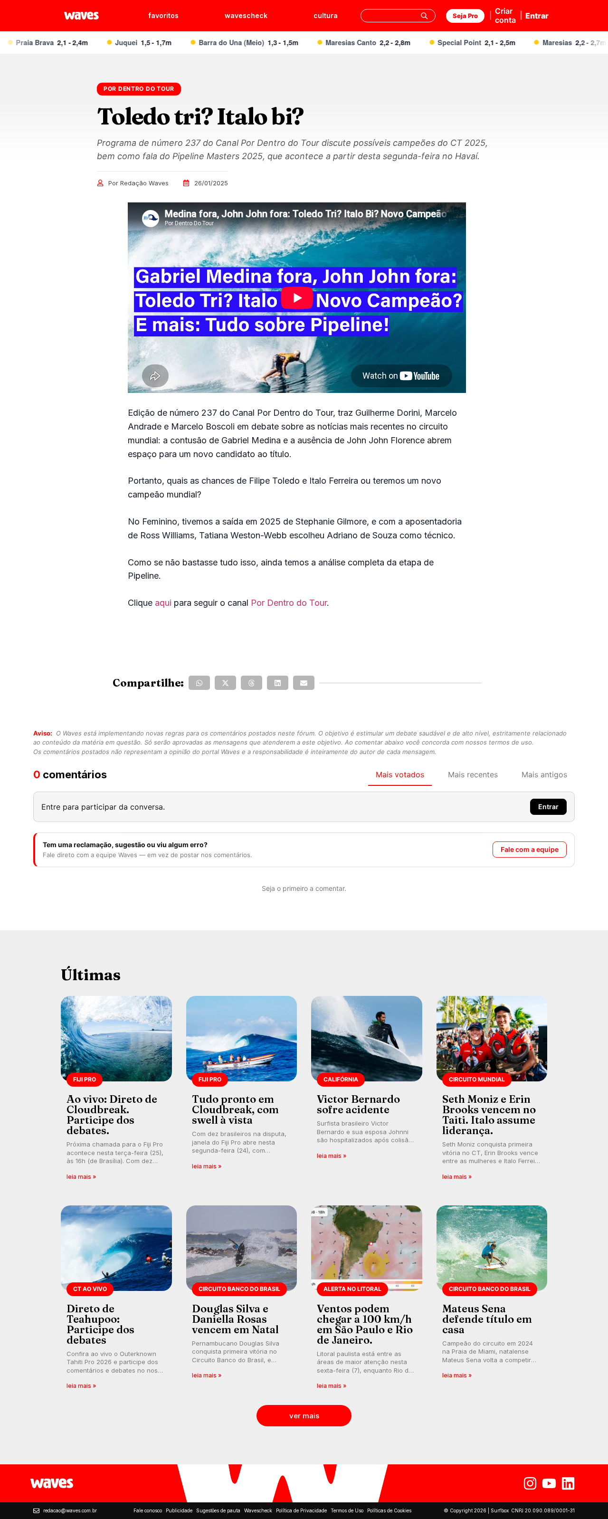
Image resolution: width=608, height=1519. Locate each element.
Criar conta (505, 15)
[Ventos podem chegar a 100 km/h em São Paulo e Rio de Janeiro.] (366, 1300)
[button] (199, 683)
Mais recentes (473, 774)
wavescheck (246, 15)
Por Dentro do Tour (289, 603)
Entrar (537, 15)
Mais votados (400, 774)
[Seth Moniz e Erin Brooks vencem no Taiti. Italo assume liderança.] (492, 1091)
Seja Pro (465, 15)
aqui (163, 603)
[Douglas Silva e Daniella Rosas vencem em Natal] (241, 1300)
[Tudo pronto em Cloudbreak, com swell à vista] (241, 1091)
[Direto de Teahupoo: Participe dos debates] (116, 1300)
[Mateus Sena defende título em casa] (492, 1300)
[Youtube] (549, 1483)
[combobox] (398, 15)
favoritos (163, 15)
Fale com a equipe (530, 849)
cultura (326, 15)
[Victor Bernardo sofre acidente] (366, 1091)
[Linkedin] (568, 1483)
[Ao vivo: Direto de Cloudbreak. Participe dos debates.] (116, 1091)
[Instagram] (530, 1483)
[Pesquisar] (424, 15)
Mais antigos (544, 774)
